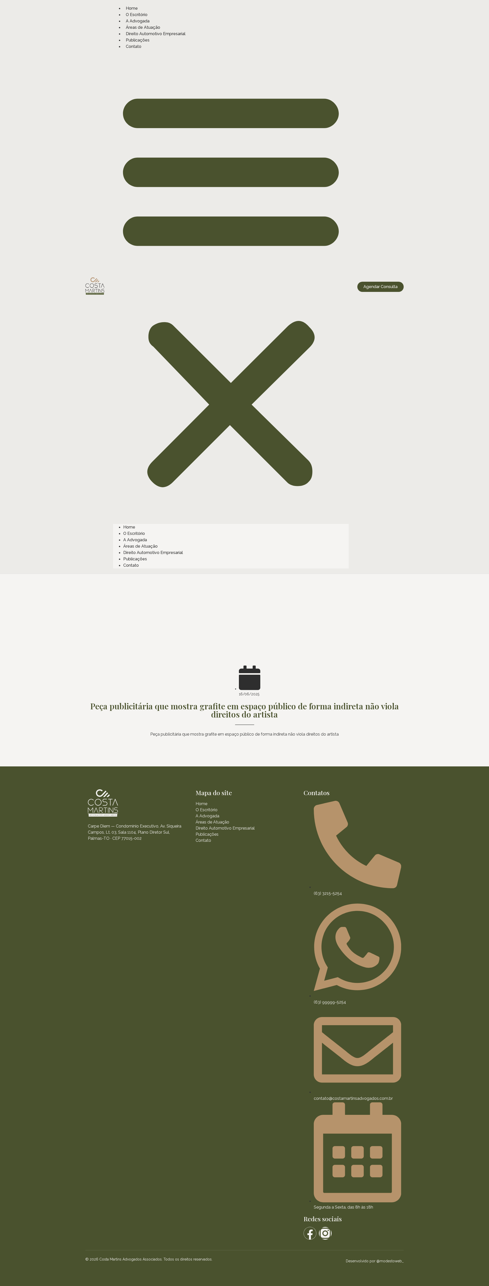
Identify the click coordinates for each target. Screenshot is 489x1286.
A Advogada (138, 21)
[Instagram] (325, 1233)
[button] (231, 287)
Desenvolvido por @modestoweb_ (375, 1261)
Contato (133, 46)
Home (132, 8)
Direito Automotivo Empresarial (155, 33)
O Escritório (136, 14)
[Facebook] (310, 1233)
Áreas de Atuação (143, 27)
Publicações (138, 40)
